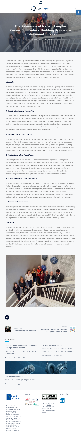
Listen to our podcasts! (14, 376)
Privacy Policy (64, 394)
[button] (78, 12)
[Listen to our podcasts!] (40, 367)
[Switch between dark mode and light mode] (72, 9)
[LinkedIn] (40, 2)
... (17, 353)
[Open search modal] (5, 9)
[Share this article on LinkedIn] (7, 317)
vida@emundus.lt (11, 358)
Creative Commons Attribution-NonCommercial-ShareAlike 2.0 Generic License (48, 408)
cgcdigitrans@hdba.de (36, 39)
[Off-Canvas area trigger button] (75, 9)
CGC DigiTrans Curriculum (52, 345)
